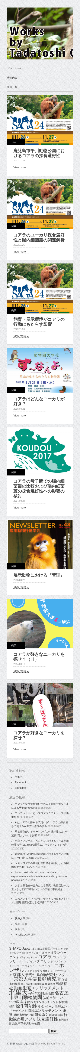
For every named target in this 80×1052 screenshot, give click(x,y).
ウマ (47, 953)
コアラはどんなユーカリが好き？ (39, 401)
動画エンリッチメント (43, 988)
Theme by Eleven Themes (50, 1043)
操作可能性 (26, 1006)
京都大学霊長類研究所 (37, 979)
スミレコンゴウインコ (22, 966)
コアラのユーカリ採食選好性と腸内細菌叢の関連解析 (39, 237)
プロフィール (14, 68)
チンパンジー (44, 966)
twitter (18, 777)
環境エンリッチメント (45, 1010)
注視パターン (46, 1006)
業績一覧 (12, 86)
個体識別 (50, 983)
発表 (13, 141)
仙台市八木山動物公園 (32, 984)
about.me (20, 787)
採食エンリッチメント (44, 1002)
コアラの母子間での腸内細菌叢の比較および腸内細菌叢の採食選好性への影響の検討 (39, 488)
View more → (21, 167)
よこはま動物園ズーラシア (47, 948)
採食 (26, 1002)
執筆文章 (20, 918)
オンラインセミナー (26, 957)
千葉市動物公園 (44, 993)
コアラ (45, 956)
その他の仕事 (22, 934)
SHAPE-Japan (20, 948)
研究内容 (12, 77)
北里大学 (21, 992)
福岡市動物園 (56, 1015)
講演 (17, 929)
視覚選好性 (47, 1019)
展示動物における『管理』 (39, 575)
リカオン (45, 970)
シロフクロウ (58, 961)
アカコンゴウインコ (27, 953)
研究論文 (41, 1015)
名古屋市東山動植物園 (39, 995)
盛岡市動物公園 (23, 1015)
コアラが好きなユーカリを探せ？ (39, 735)
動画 (18, 987)
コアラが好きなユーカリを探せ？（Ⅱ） (39, 657)
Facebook (20, 782)
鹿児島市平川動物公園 (26, 1023)
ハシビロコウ (32, 971)
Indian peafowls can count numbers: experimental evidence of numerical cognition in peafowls (39, 876)
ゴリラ (45, 961)
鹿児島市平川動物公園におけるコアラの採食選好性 (39, 153)
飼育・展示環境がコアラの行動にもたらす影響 (39, 322)
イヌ (42, 952)
